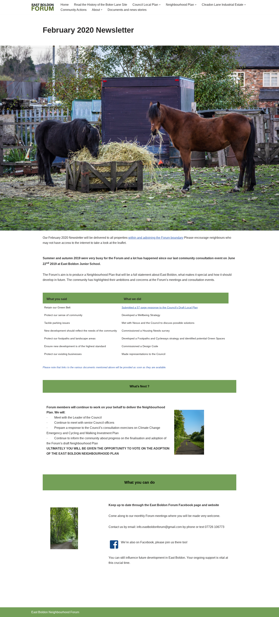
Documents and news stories (127, 9)
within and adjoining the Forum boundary (155, 237)
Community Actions (74, 9)
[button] (160, 5)
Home (65, 4)
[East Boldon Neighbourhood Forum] (42, 7)
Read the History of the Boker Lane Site (100, 4)
